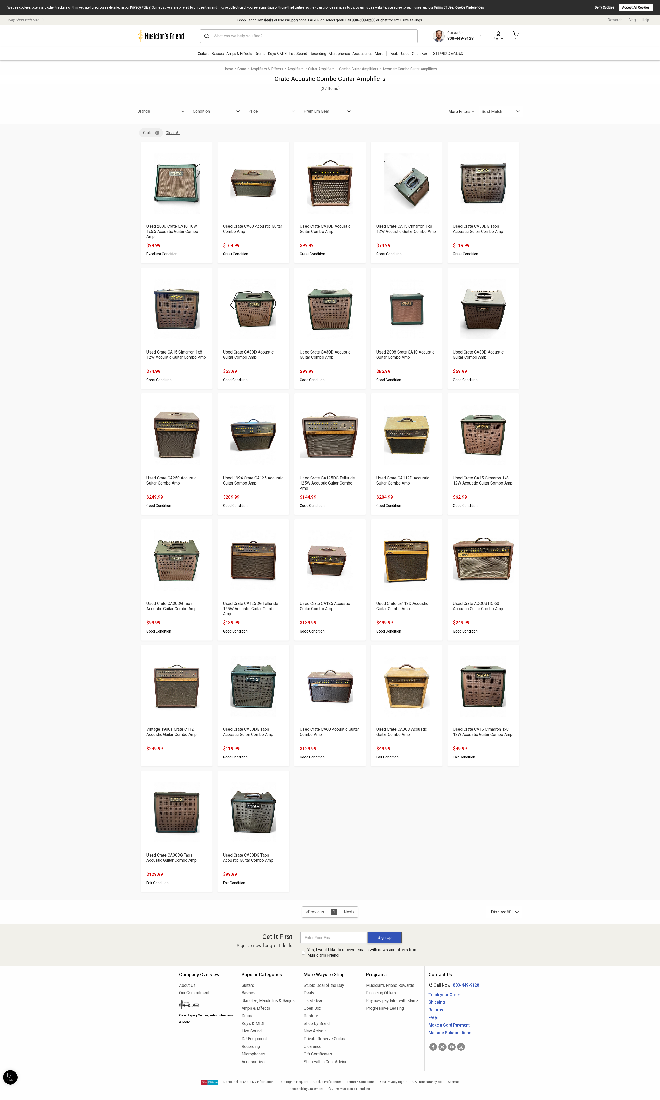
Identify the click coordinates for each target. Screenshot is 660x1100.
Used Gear (313, 1000)
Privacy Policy (140, 7)
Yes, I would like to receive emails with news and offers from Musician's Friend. (362, 952)
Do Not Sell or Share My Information (248, 1082)
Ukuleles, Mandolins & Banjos (268, 1000)
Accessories (362, 54)
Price (253, 111)
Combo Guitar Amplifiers (358, 69)
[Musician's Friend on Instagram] (461, 1047)
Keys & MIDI (277, 54)
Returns (435, 1009)
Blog (632, 20)
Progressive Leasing (385, 1008)
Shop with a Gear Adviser (326, 1061)
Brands (143, 111)
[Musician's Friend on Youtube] (451, 1047)
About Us (187, 985)
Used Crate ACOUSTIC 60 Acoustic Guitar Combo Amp (478, 606)
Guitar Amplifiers (321, 69)
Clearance (312, 1046)
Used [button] (405, 54)
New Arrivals (315, 1031)
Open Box (312, 1008)
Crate (241, 69)
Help (645, 20)
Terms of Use (443, 7)
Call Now (453, 985)
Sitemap (453, 1082)
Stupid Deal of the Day (324, 985)
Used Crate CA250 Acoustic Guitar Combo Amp (171, 480)
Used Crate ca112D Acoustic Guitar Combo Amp (402, 606)
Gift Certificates (318, 1054)
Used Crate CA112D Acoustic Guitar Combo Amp (402, 480)
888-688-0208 (363, 20)
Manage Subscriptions (449, 1032)
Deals (309, 992)
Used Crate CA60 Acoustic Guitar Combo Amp (252, 229)
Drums (260, 54)
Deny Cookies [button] (604, 7)
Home (228, 69)
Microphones (339, 54)
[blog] (206, 1005)
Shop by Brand (317, 1023)
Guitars (203, 54)
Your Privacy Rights (393, 1082)
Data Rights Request (293, 1082)
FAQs (433, 1017)
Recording (318, 54)
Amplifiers (295, 69)
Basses (218, 54)
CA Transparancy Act (427, 1082)
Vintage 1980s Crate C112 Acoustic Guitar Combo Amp (171, 732)
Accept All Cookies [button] (636, 7)
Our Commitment (194, 992)
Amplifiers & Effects (267, 69)
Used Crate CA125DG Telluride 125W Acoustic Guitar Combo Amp (327, 483)
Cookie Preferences (469, 7)
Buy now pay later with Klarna (392, 1000)
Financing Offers (381, 992)
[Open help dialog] (10, 1077)
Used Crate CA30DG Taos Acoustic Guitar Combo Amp (478, 229)
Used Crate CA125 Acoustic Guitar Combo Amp (325, 606)
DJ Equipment (254, 1038)
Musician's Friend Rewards (390, 985)
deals (268, 20)
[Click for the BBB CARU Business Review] (209, 1082)
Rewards (615, 20)
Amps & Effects (239, 54)
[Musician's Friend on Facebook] (433, 1047)
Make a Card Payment (449, 1025)
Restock (311, 1015)
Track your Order (444, 994)
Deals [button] (394, 54)
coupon (291, 20)
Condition (201, 111)
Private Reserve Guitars (325, 1038)
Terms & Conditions (361, 1082)
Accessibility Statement (306, 1089)
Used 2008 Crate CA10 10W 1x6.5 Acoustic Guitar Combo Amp (172, 231)
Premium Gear (316, 111)
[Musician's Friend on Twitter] (442, 1047)
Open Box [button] (420, 54)
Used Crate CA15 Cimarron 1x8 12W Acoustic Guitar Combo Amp (406, 229)
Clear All (173, 132)
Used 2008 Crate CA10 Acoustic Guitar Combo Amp (405, 355)
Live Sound (298, 54)
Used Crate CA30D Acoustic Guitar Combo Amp (325, 229)
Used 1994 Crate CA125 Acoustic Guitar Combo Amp (253, 480)
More (379, 54)
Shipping (436, 1002)
